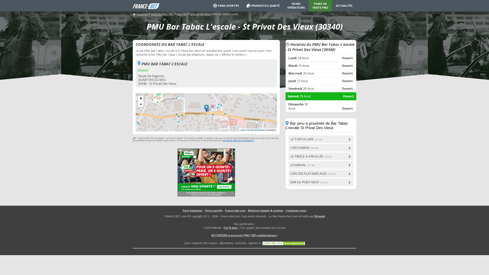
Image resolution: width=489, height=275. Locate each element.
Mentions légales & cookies (265, 210)
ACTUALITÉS (344, 5)
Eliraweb (319, 216)
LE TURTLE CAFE (306, 139)
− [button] (141, 104)
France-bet (142, 14)
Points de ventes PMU (162, 14)
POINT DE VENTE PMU (320, 5)
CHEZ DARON (304, 148)
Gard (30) (182, 14)
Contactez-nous (296, 210)
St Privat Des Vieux (200, 14)
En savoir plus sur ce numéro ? (238, 140)
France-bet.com (235, 210)
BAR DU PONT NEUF (309, 182)
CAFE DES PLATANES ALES (313, 173)
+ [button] (141, 98)
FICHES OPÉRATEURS (296, 5)
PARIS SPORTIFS (228, 5)
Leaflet (243, 129)
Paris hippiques (192, 210)
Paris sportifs (214, 210)
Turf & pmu (230, 227)
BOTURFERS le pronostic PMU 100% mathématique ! (244, 235)
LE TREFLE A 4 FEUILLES (311, 156)
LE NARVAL (302, 165)
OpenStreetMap (257, 129)
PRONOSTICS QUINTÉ (265, 5)
